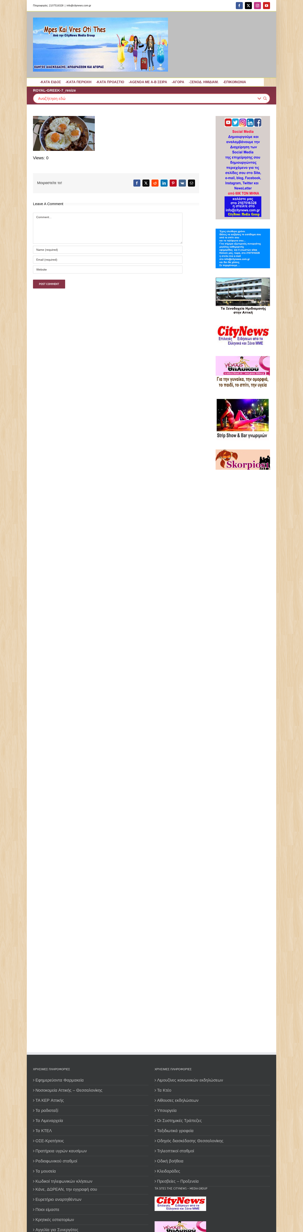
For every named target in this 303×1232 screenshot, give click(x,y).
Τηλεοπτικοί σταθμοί (175, 1151)
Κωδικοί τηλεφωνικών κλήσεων (63, 1181)
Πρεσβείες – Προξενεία (178, 1181)
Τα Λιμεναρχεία (49, 1120)
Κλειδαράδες (168, 1171)
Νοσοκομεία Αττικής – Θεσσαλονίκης (68, 1090)
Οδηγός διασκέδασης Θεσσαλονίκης (190, 1141)
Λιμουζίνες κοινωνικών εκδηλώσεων (190, 1080)
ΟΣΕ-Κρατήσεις (49, 1141)
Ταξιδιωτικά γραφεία (175, 1130)
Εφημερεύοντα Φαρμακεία (59, 1080)
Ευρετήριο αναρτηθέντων (58, 1199)
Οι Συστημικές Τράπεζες (179, 1120)
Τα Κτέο (164, 1090)
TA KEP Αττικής (49, 1100)
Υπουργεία (167, 1110)
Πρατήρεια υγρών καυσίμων (61, 1151)
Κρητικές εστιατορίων (54, 1219)
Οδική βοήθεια (170, 1161)
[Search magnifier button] (265, 98)
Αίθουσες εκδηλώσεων (177, 1100)
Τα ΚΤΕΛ (43, 1130)
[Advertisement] (241, 615)
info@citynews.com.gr (79, 5)
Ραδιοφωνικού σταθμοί (56, 1161)
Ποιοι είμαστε (47, 1209)
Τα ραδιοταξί (46, 1110)
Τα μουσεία (45, 1171)
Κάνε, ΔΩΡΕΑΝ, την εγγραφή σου (66, 1189)
